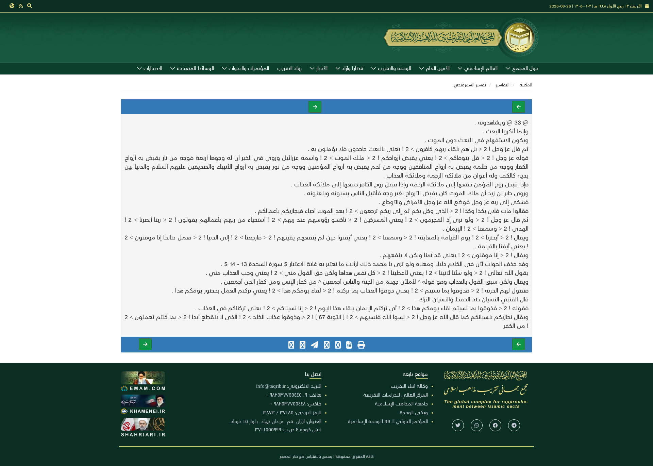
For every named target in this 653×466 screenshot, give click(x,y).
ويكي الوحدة (414, 412)
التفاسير (502, 84)
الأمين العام (438, 68)
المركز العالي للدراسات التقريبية (395, 395)
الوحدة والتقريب (394, 68)
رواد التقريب (289, 68)
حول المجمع (525, 68)
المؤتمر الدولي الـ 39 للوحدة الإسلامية (388, 421)
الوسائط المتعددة (195, 68)
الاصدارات (153, 68)
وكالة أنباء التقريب (409, 386)
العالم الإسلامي (481, 68)
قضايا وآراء (352, 68)
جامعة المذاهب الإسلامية (401, 403)
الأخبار (322, 68)
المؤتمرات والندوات (249, 68)
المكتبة (525, 84)
